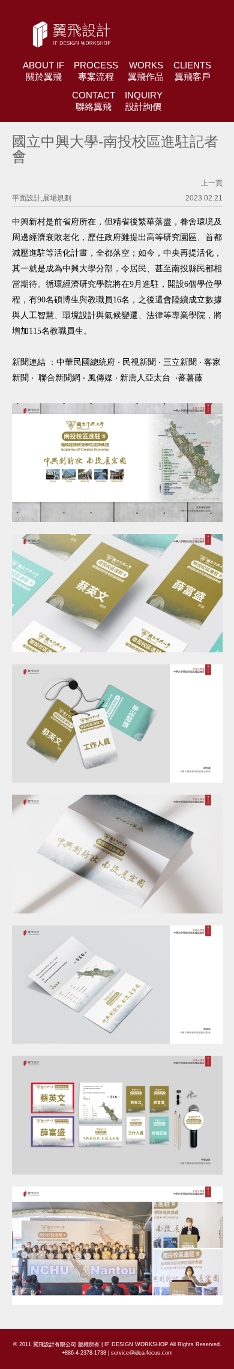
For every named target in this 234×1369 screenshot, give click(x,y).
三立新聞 (180, 362)
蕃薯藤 (190, 377)
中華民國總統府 (85, 362)
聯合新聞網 (58, 377)
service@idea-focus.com (142, 1353)
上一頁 (212, 183)
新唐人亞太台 (145, 377)
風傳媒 (100, 377)
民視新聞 (139, 362)
